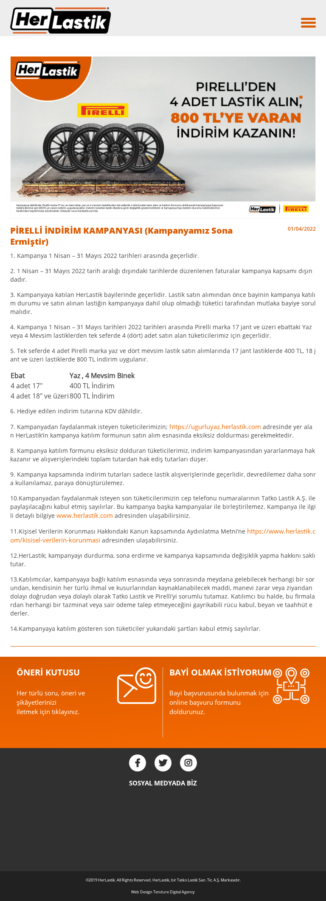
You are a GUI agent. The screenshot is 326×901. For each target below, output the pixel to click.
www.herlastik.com (84, 515)
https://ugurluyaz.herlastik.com (215, 426)
